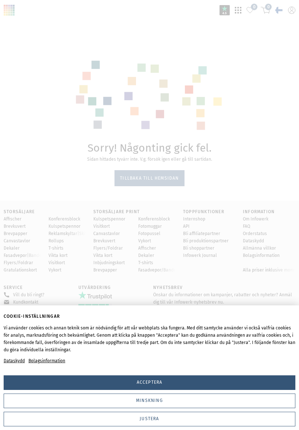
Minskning (149, 400)
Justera (149, 418)
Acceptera (150, 382)
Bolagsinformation (46, 360)
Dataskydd (14, 360)
